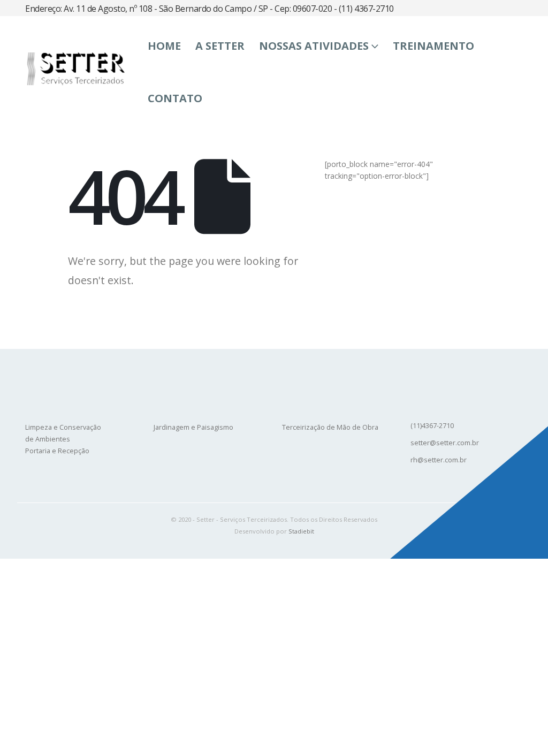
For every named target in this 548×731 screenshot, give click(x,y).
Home (164, 46)
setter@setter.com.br (444, 442)
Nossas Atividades (314, 46)
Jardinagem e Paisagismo (193, 427)
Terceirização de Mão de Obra (330, 427)
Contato (175, 98)
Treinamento (433, 46)
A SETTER (220, 46)
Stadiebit (301, 531)
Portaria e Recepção (57, 450)
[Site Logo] (75, 68)
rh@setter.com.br (438, 460)
